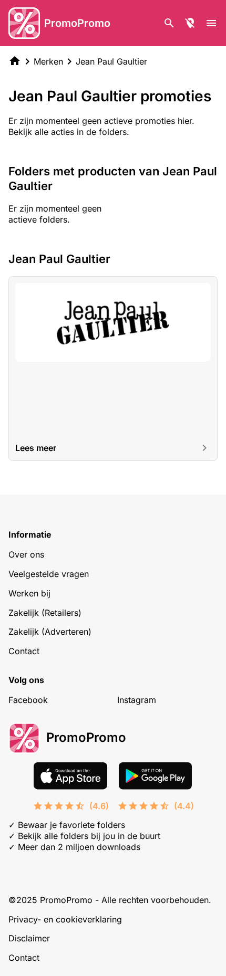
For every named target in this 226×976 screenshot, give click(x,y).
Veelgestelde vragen (48, 574)
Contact (23, 651)
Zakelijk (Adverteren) (49, 631)
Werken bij (29, 593)
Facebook (28, 700)
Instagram (136, 700)
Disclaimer (29, 938)
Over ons (26, 554)
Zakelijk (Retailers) (44, 612)
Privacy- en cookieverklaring (65, 919)
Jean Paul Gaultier (111, 61)
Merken (48, 61)
